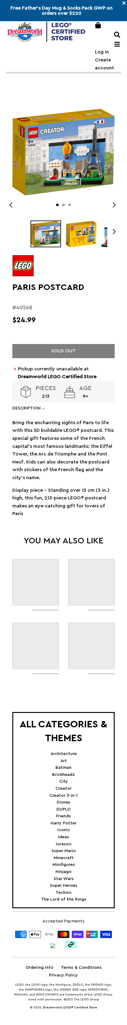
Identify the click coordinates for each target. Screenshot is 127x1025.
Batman (63, 767)
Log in (102, 51)
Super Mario (63, 851)
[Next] (114, 205)
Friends (63, 816)
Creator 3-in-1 (63, 795)
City (63, 781)
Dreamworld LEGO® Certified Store (70, 1007)
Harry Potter (63, 823)
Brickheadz (63, 775)
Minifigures (63, 865)
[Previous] (11, 205)
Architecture (64, 754)
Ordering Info (39, 967)
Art (63, 761)
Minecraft (64, 858)
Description (26, 408)
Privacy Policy (63, 975)
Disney (64, 802)
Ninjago (63, 872)
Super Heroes (63, 885)
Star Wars (64, 879)
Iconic (63, 830)
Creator (63, 788)
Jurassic (63, 844)
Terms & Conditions (81, 967)
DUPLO (63, 809)
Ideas (63, 837)
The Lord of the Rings (63, 899)
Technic (63, 892)
